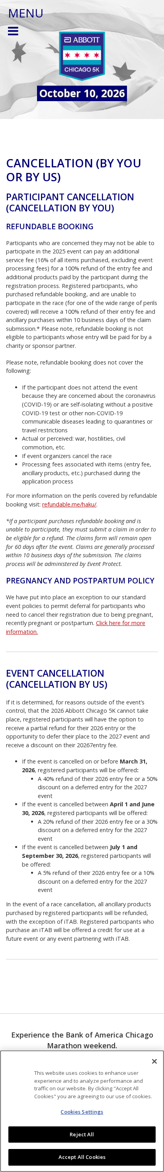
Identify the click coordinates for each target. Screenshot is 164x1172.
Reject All (82, 1134)
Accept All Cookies (82, 1156)
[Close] (154, 1061)
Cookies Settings (82, 1111)
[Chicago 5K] (82, 57)
